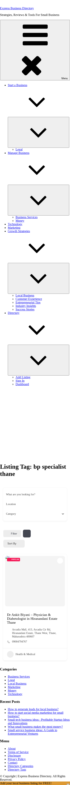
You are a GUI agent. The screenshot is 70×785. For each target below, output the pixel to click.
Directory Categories (20, 766)
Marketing (14, 227)
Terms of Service (18, 752)
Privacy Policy (17, 759)
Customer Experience (29, 299)
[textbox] (11, 514)
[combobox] (33, 514)
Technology (15, 224)
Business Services (27, 217)
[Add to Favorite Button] (60, 561)
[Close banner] (68, 784)
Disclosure (14, 755)
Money (20, 220)
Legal (19, 149)
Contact (12, 762)
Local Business (25, 295)
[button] (35, 50)
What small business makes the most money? (35, 726)
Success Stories (25, 309)
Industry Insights (26, 306)
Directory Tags (17, 769)
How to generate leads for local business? (33, 709)
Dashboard (22, 384)
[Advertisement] (35, 424)
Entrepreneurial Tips (28, 302)
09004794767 (19, 641)
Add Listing (23, 377)
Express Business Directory (17, 8)
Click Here (59, 783)
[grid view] (27, 533)
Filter (14, 533)
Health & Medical (25, 654)
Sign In (20, 380)
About (12, 748)
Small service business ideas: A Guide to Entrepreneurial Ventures (32, 731)
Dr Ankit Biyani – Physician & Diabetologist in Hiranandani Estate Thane (32, 618)
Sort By (11, 543)
